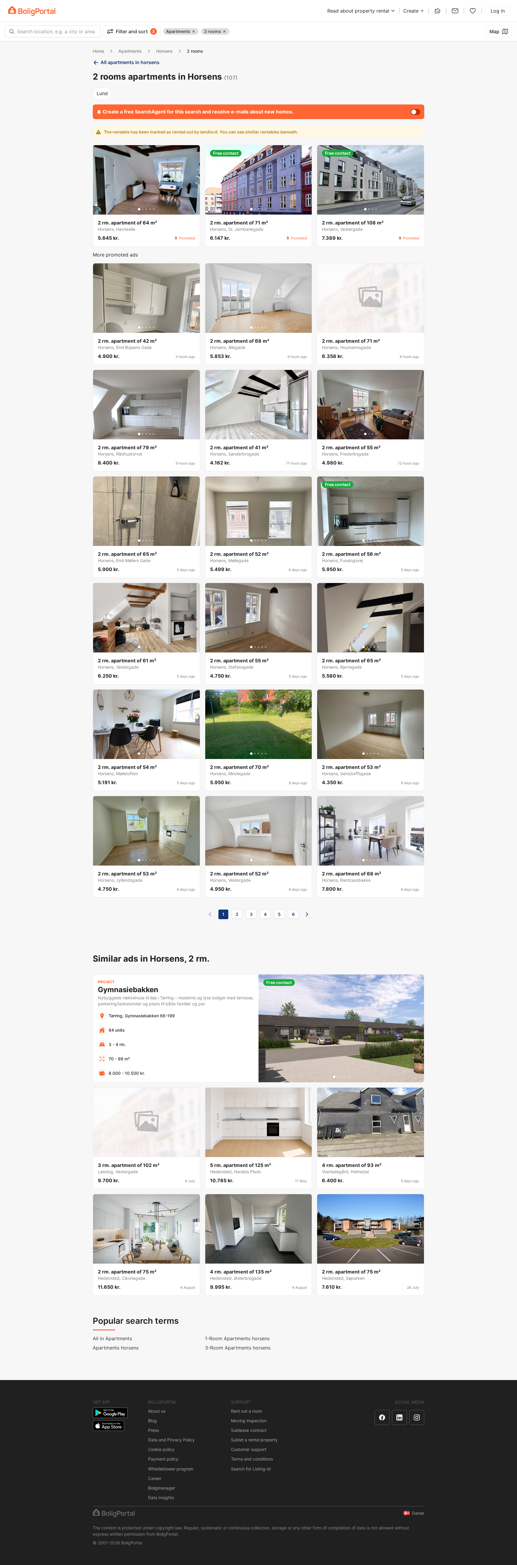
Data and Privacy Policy (171, 1439)
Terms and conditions (252, 1458)
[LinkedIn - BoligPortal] (399, 1417)
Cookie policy (161, 1449)
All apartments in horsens (130, 62)
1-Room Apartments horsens (237, 1338)
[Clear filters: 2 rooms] (224, 31)
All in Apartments (112, 1338)
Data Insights (161, 1497)
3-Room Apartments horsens (237, 1348)
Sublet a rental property (254, 1439)
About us (156, 1411)
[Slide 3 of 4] (372, 209)
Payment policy (163, 1458)
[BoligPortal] (32, 11)
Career (154, 1478)
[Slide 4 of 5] (150, 209)
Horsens (164, 51)
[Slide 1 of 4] (365, 209)
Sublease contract (249, 1430)
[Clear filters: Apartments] (193, 31)
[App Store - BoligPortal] (108, 1425)
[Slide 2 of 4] (369, 209)
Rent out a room (246, 1411)
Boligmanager (161, 1487)
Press (153, 1430)
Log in (498, 11)
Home (98, 51)
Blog (152, 1420)
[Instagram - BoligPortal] (416, 1417)
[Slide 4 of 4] (376, 209)
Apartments (130, 51)
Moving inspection (249, 1420)
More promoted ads (115, 255)
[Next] (307, 914)
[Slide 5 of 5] (153, 209)
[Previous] (210, 914)
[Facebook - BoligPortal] (382, 1417)
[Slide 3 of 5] (146, 209)
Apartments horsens (116, 1348)
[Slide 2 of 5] (143, 209)
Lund (102, 93)
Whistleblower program (170, 1468)
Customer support (248, 1449)
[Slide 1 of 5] (139, 209)
